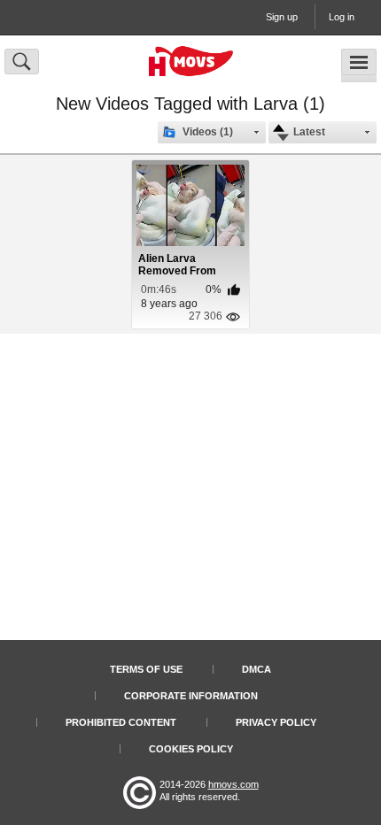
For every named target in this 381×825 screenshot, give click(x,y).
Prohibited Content (121, 722)
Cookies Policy (191, 749)
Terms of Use (146, 669)
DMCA (256, 669)
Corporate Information (191, 695)
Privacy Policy (276, 722)
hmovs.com (233, 784)
